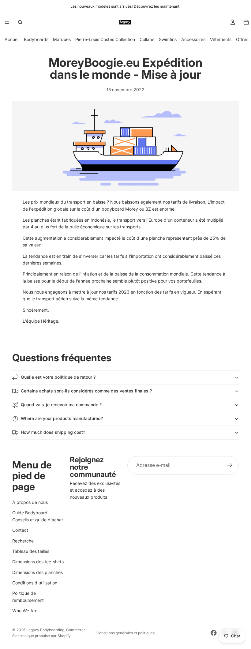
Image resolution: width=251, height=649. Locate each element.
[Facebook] (213, 632)
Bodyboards (36, 39)
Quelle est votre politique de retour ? (58, 377)
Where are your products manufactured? (62, 418)
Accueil (12, 39)
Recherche (23, 540)
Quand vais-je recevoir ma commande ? (61, 404)
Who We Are (24, 610)
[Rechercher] (20, 22)
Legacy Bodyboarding (45, 630)
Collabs (147, 39)
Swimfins (168, 39)
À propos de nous (30, 502)
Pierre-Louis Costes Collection (105, 39)
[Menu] (7, 22)
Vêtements (220, 39)
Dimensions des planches (37, 572)
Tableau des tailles (30, 551)
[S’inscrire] (229, 465)
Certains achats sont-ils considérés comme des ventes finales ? (86, 390)
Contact (20, 530)
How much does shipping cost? (53, 432)
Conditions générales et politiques (125, 633)
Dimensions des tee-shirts (38, 562)
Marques (62, 39)
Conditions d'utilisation (34, 582)
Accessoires (193, 39)
